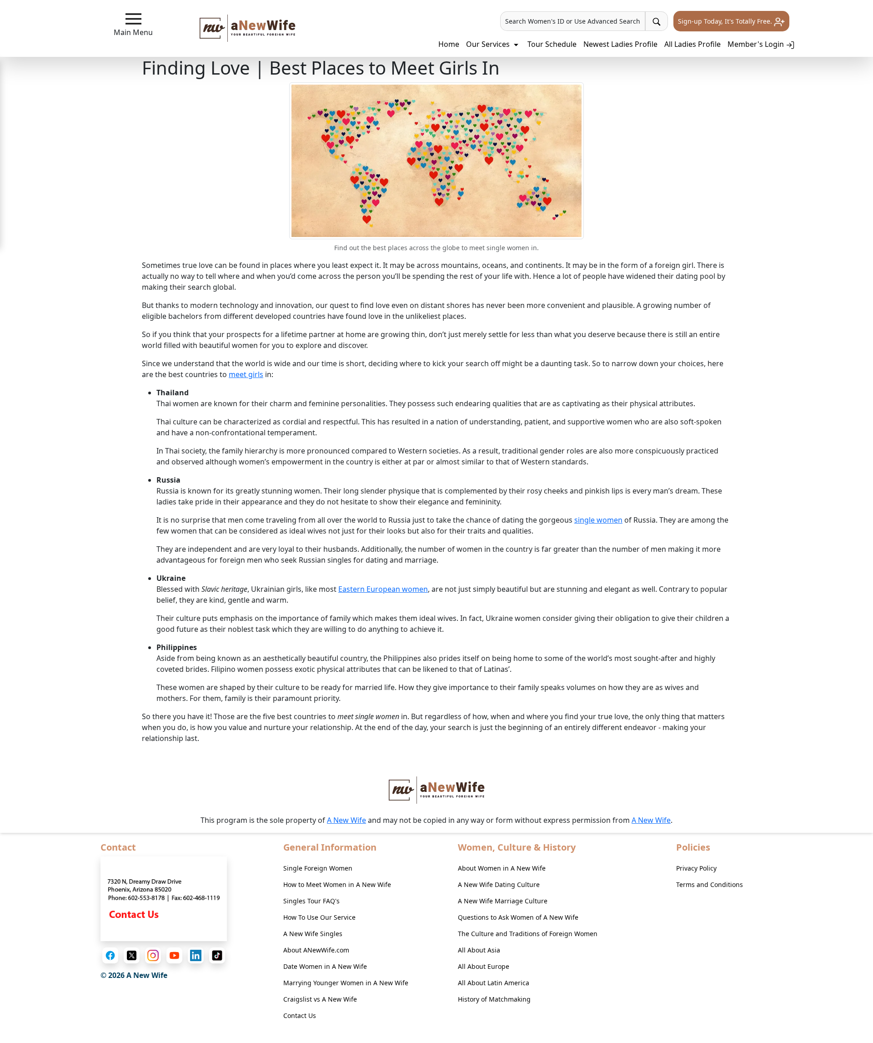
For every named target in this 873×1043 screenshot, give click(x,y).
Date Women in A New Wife (325, 966)
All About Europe (483, 966)
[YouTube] (174, 955)
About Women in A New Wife (502, 868)
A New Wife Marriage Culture (502, 901)
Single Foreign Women (317, 868)
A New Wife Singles (312, 933)
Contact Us (299, 1015)
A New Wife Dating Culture (499, 884)
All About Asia (479, 950)
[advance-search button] (656, 21)
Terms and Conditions (709, 884)
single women (598, 520)
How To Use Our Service (319, 917)
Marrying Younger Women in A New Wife (345, 982)
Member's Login (757, 44)
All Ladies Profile (692, 44)
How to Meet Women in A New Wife (337, 884)
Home (448, 44)
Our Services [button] (489, 44)
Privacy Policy (696, 868)
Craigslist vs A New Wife (320, 999)
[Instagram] (153, 955)
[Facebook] (110, 955)
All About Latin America (493, 982)
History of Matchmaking (494, 999)
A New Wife (346, 820)
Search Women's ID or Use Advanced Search (572, 21)
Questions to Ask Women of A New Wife (518, 917)
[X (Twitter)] (132, 955)
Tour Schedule (552, 44)
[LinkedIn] (196, 955)
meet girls (246, 374)
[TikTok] (217, 955)
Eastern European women (383, 589)
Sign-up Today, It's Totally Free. (726, 21)
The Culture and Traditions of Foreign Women (527, 933)
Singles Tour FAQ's (311, 901)
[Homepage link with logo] (437, 790)
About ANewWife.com (316, 950)
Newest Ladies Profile (620, 44)
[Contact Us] (163, 899)
